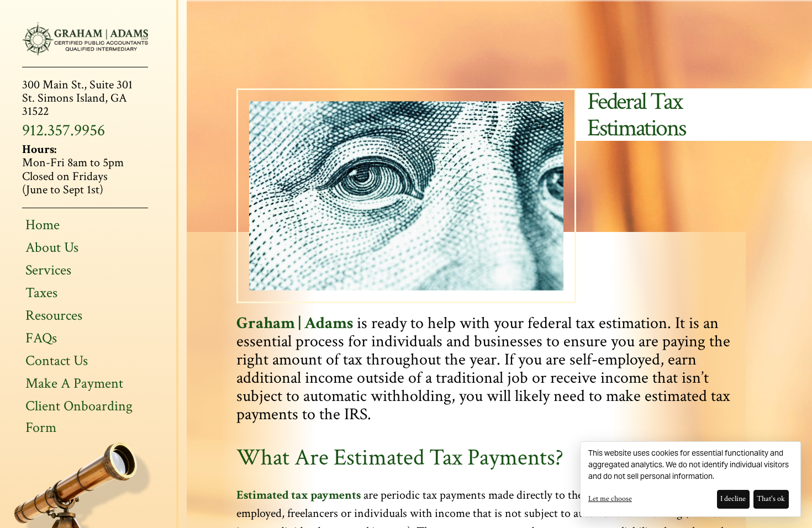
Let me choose (610, 499)
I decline (733, 499)
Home (42, 224)
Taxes (41, 292)
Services (48, 270)
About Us (51, 247)
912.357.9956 (63, 130)
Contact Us (56, 360)
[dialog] (690, 479)
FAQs (41, 338)
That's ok (771, 499)
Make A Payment (74, 383)
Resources (53, 315)
